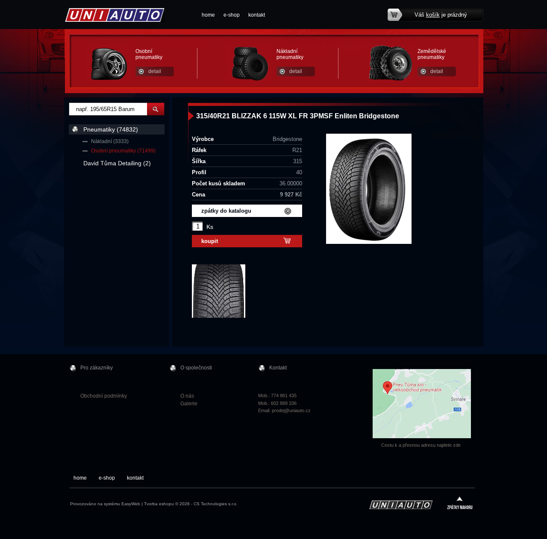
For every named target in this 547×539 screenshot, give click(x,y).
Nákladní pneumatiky (289, 54)
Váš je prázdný (441, 15)
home (208, 15)
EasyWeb (130, 503)
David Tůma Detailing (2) (117, 163)
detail (154, 71)
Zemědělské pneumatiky (432, 54)
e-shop (232, 15)
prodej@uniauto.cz (291, 410)
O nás (187, 396)
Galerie (188, 404)
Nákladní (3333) (110, 141)
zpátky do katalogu (226, 211)
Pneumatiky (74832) (110, 129)
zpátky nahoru (459, 503)
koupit (209, 241)
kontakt (256, 15)
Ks (209, 226)
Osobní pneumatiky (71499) (123, 151)
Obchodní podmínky (103, 396)
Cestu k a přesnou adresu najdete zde (421, 445)
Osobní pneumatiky (148, 54)
